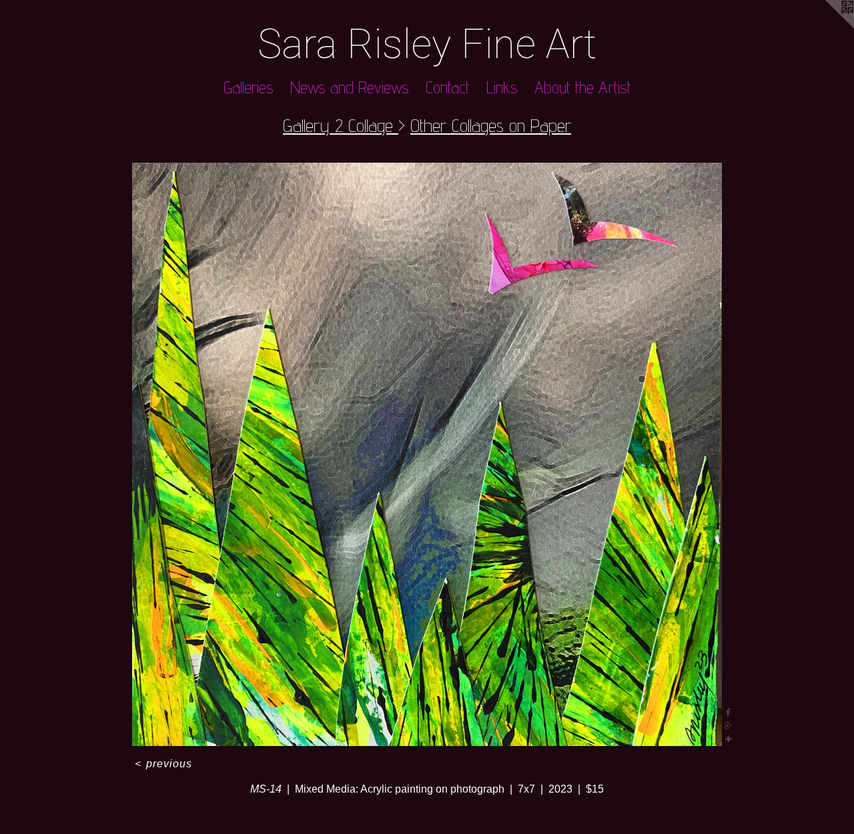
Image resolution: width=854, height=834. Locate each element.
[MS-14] (427, 455)
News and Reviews (349, 87)
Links (502, 87)
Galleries (249, 87)
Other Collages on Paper (490, 125)
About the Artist (582, 87)
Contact (448, 87)
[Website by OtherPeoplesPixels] (827, 26)
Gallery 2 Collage (340, 125)
